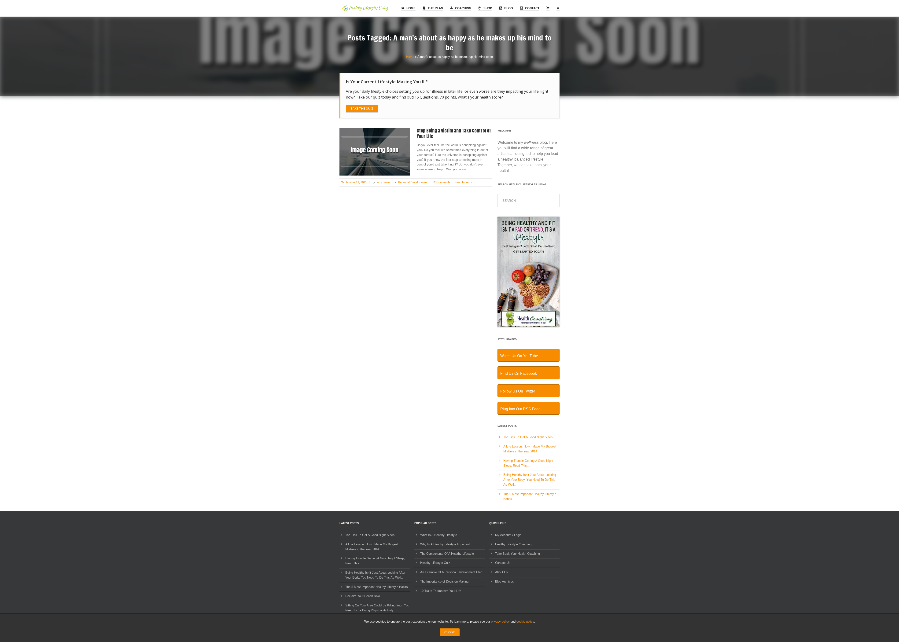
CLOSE (449, 632)
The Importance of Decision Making (444, 581)
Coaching (462, 8)
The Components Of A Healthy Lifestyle (447, 553)
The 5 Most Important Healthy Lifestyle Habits (376, 587)
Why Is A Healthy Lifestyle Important (445, 544)
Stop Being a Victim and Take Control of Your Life (454, 133)
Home (410, 8)
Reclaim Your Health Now (362, 596)
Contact (531, 8)
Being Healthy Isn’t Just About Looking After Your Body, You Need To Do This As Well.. (529, 479)
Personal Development (412, 182)
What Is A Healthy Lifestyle (438, 535)
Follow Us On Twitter (517, 391)
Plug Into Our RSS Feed (520, 409)
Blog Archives (504, 581)
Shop (487, 8)
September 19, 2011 (354, 182)
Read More (463, 182)
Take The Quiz (361, 108)
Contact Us (502, 563)
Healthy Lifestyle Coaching (513, 544)
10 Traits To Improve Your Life (440, 591)
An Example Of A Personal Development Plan (451, 572)
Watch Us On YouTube (519, 356)
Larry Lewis (383, 182)
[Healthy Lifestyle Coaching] (528, 326)
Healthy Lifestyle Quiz (435, 563)
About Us (501, 572)
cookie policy (525, 621)
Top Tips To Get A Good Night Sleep (528, 437)
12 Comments (441, 182)
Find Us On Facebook (518, 373)
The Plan (435, 8)
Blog (508, 8)
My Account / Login (508, 535)
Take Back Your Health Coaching (517, 553)
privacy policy (500, 621)
